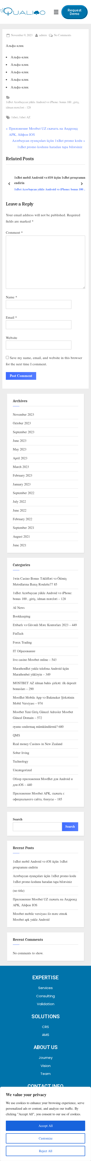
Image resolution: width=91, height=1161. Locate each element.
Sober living (21, 752)
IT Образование (24, 651)
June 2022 (19, 510)
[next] (81, 183)
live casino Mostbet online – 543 (34, 659)
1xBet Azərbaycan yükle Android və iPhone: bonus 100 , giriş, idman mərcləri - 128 (42, 104)
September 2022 (23, 493)
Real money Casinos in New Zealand (37, 744)
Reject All (45, 1151)
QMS (16, 735)
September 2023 (23, 432)
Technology (20, 761)
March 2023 (21, 466)
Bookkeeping (21, 616)
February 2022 (22, 519)
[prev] (9, 183)
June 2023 (19, 440)
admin (43, 35)
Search (17, 819)
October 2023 (22, 423)
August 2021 (21, 536)
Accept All (45, 1125)
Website (11, 337)
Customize (45, 1138)
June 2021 (19, 545)
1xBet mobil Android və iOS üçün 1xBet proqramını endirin (50, 180)
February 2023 (22, 475)
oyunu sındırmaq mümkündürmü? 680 (38, 726)
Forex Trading (22, 642)
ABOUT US (46, 1047)
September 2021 (23, 527)
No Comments (62, 35)
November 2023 (23, 414)
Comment (14, 232)
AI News (19, 607)
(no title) (18, 890)
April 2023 (20, 458)
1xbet (14, 117)
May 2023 (19, 449)
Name (11, 297)
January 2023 (22, 484)
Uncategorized (22, 770)
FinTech (18, 633)
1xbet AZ (24, 117)
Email (11, 317)
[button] (56, 12)
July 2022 (19, 501)
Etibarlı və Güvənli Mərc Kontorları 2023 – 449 (45, 625)
